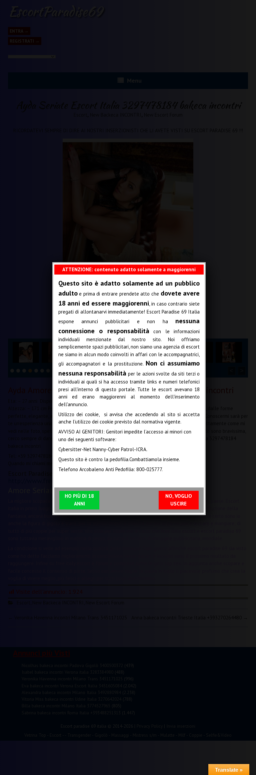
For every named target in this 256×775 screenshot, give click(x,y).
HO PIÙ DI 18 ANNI (79, 500)
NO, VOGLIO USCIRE (178, 500)
